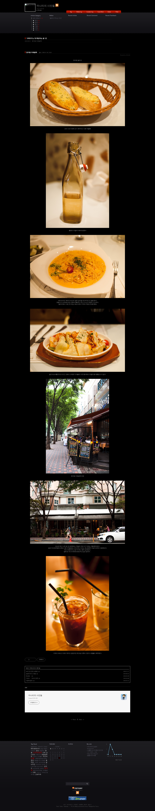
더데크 (42, 768)
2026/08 (57, 746)
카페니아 (38, 754)
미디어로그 (70, 804)
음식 (40, 52)
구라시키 (40, 746)
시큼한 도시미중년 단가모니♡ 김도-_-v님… (95, 751)
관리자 (85, 804)
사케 (43, 752)
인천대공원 (37, 752)
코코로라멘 (36, 768)
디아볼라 (39, 756)
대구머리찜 (42, 762)
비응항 (43, 760)
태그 (65, 804)
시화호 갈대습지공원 (41, 758)
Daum (86, 806)
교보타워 (38, 774)
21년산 (45, 746)
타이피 (43, 764)
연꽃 (32, 758)
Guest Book (101, 12)
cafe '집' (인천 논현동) (32, 671)
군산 (37, 750)
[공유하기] (31, 659)
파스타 (45, 756)
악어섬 (44, 772)
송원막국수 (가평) (31, 673)
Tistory (97, 806)
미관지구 (38, 772)
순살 (41, 748)
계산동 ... (28, 676)
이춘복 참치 (29, 680)
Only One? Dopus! (92, 754)
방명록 (81, 804)
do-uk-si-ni (90, 748)
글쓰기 (90, 804)
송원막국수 (34, 746)
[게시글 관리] (34, 659)
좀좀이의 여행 (91, 755)
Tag (71, 12)
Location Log (90, 12)
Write (117, 12)
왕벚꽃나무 (37, 760)
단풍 (34, 772)
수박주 (36, 762)
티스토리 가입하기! (78, 790)
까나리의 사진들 (45, 5)
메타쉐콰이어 (35, 748)
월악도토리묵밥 (37, 770)
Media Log (79, 12)
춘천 (32, 760)
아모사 (35, 756)
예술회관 (41, 750)
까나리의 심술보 (92, 746)
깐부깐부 (38, 764)
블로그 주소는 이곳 (56, 18)
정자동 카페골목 (37, 41)
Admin (109, 12)
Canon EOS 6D (33, 698)
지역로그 (76, 804)
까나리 (72, 806)
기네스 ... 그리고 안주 (32, 678)
